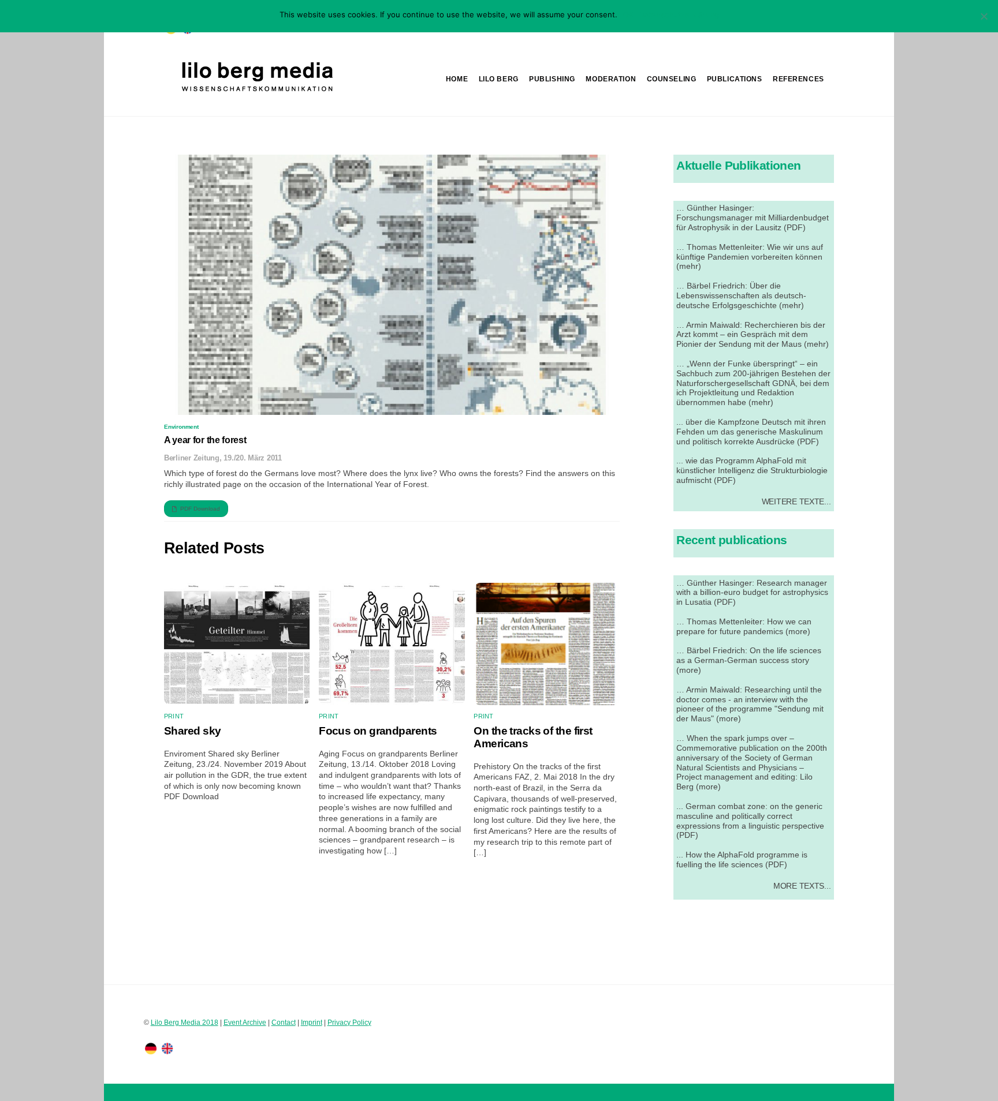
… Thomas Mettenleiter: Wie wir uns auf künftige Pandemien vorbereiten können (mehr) (749, 256)
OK (628, 14)
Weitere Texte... (796, 501)
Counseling (672, 79)
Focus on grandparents (378, 731)
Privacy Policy (349, 1022)
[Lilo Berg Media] (256, 92)
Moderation (611, 79)
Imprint (311, 1022)
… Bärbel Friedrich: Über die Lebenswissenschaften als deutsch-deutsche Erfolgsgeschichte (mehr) (741, 295)
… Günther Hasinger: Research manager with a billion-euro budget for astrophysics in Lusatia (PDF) (752, 592)
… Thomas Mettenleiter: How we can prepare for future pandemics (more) (743, 626)
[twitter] (151, 1048)
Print (174, 716)
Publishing (552, 79)
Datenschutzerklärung (679, 14)
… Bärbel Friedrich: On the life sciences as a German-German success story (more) (748, 660)
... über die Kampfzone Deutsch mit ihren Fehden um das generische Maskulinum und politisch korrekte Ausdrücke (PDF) (751, 431)
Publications (734, 79)
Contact (283, 1022)
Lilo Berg (499, 79)
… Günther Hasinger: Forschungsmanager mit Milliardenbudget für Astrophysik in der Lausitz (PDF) (752, 217)
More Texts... (802, 885)
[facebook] (167, 1048)
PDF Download (200, 508)
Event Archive (245, 1022)
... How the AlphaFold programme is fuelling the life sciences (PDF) (741, 859)
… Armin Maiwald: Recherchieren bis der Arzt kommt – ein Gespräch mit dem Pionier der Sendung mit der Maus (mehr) (752, 334)
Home (457, 79)
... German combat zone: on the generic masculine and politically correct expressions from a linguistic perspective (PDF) (750, 821)
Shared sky (192, 731)
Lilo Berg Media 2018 (184, 1022)
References (798, 79)
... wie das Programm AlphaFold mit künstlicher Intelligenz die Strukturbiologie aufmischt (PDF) (752, 470)
